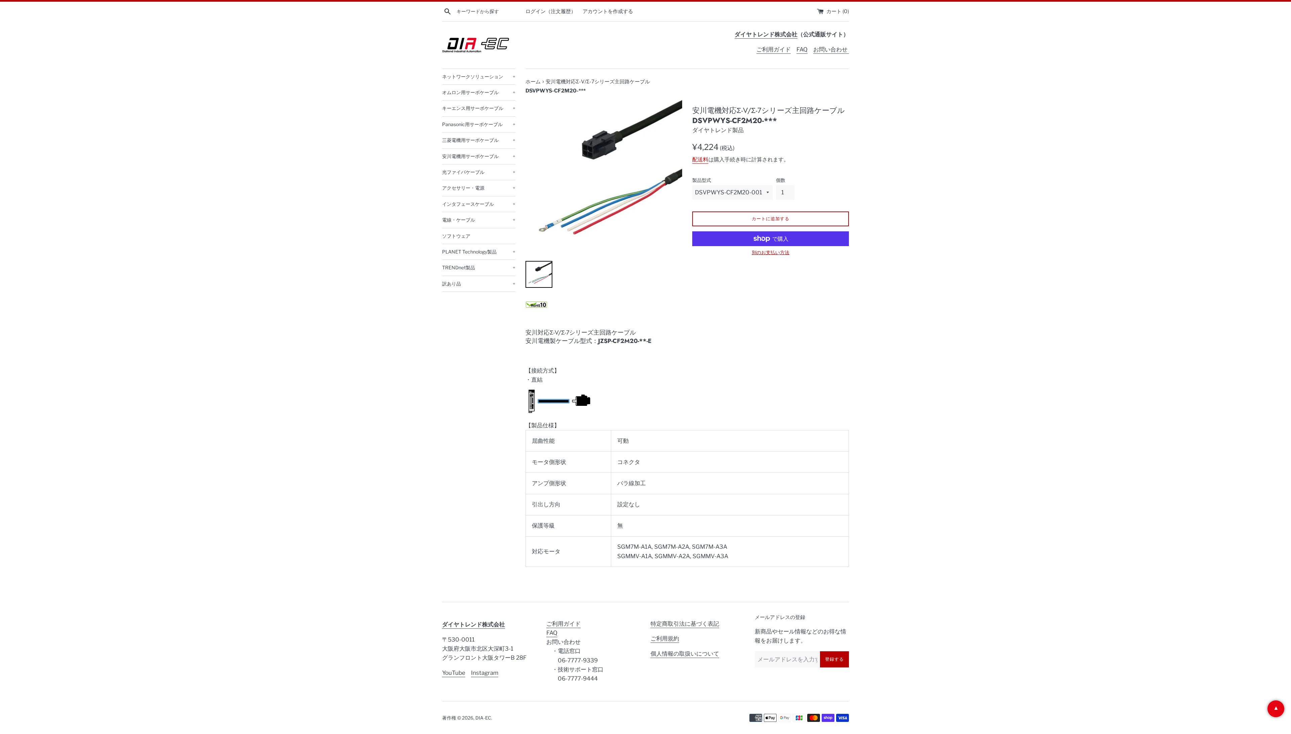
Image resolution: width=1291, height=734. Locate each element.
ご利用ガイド (773, 49)
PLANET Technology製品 (478, 252)
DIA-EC (483, 718)
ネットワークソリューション (478, 76)
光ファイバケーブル (478, 172)
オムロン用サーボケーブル (478, 92)
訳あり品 (478, 283)
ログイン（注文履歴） (550, 11)
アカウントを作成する (608, 11)
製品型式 (701, 180)
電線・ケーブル (478, 220)
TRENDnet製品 (478, 267)
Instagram (484, 672)
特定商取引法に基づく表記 (685, 623)
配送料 (700, 159)
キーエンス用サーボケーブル (478, 108)
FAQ (802, 49)
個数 (780, 180)
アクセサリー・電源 (478, 188)
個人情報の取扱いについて (685, 653)
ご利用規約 (665, 638)
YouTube (453, 672)
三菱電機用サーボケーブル (478, 140)
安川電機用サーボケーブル (478, 156)
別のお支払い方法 (770, 252)
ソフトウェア (456, 236)
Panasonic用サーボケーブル (478, 124)
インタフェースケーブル (478, 204)
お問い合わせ (831, 49)
